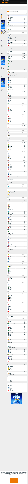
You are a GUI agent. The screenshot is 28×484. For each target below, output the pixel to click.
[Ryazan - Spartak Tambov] (17, 261)
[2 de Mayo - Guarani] (17, 240)
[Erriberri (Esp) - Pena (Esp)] (17, 389)
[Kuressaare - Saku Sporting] (17, 186)
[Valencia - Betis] (17, 24)
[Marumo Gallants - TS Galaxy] (17, 327)
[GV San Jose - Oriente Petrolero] (17, 52)
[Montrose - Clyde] (17, 304)
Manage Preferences (14, 482)
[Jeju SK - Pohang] (17, 336)
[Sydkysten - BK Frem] (17, 120)
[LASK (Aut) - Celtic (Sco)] (17, 21)
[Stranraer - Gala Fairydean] (17, 313)
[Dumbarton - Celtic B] (17, 293)
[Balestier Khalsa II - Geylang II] (17, 317)
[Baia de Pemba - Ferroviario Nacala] (17, 231)
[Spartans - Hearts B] (17, 311)
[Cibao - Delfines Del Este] (17, 132)
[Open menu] (26, 2)
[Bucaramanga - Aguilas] (17, 71)
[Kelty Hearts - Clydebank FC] (17, 302)
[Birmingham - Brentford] (17, 168)
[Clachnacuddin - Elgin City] (17, 286)
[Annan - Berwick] (17, 282)
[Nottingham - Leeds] (17, 170)
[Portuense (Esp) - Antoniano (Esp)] (17, 391)
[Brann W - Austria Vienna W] (17, 190)
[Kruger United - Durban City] (17, 325)
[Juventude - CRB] (17, 59)
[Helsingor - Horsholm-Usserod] (17, 107)
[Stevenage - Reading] (17, 160)
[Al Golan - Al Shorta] (17, 204)
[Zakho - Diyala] (17, 206)
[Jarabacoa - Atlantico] (17, 130)
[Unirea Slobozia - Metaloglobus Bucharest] (17, 255)
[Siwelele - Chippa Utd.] (17, 331)
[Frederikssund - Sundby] (17, 105)
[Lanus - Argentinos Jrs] (17, 27)
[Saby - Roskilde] (17, 113)
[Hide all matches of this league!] (26, 15)
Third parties (10, 474)
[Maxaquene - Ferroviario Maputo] (17, 233)
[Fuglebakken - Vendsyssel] (17, 123)
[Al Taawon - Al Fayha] (17, 272)
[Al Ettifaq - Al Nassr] (17, 274)
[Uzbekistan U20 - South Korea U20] (17, 378)
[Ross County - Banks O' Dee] (17, 310)
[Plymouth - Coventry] (17, 155)
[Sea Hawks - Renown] (17, 341)
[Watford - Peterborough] (17, 166)
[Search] (21, 2)
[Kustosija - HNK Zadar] (17, 79)
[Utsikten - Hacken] (17, 353)
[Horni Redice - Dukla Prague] (17, 88)
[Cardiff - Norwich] (17, 140)
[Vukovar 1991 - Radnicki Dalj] (17, 83)
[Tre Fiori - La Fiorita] (17, 267)
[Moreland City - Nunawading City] (17, 42)
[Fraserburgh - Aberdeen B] (17, 299)
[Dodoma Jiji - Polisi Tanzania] (17, 358)
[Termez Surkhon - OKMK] (17, 368)
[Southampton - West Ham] (17, 159)
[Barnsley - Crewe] (17, 144)
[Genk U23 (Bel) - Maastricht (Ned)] (17, 383)
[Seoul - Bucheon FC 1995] (17, 338)
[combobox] (17, 13)
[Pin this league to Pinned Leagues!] (15, 25)
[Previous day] (8, 13)
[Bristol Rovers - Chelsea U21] (17, 175)
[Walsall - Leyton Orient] (17, 164)
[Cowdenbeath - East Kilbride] (17, 290)
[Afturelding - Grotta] (17, 197)
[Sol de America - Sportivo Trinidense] (17, 245)
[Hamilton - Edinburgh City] (17, 301)
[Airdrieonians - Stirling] (17, 279)
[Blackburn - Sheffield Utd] (17, 146)
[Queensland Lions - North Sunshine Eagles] (17, 45)
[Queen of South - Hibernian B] (17, 308)
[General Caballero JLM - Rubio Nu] (17, 243)
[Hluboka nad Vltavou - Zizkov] (17, 95)
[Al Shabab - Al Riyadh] (17, 275)
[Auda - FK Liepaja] (17, 223)
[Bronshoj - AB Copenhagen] (17, 122)
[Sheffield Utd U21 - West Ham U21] (17, 180)
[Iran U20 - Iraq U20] (17, 376)
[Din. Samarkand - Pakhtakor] (17, 370)
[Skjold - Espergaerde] (17, 127)
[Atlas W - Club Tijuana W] (17, 228)
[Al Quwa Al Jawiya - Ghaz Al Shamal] (17, 210)
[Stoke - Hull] (17, 162)
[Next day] (25, 13)
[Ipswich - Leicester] (17, 153)
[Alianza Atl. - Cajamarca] (17, 248)
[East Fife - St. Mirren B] (17, 295)
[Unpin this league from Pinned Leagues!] (17, 15)
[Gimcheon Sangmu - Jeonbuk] (17, 334)
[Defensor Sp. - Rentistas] (17, 361)
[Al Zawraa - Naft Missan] (17, 208)
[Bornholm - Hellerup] (17, 100)
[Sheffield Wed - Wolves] (17, 157)
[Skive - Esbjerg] (17, 125)
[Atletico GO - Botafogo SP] (17, 57)
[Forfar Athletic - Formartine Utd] (17, 297)
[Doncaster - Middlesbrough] (17, 142)
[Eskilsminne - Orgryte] (17, 351)
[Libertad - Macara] (17, 136)
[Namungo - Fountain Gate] (17, 356)
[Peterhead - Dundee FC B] (17, 306)
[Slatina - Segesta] (17, 81)
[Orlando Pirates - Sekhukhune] (17, 329)
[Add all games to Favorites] (7, 15)
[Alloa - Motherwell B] (17, 281)
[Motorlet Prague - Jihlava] (17, 90)
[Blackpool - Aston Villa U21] (17, 173)
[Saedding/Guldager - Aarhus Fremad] (17, 114)
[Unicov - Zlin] (17, 91)
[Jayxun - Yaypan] (17, 373)
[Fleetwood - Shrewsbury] (17, 151)
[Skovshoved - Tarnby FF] (17, 118)
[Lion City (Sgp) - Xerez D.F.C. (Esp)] (17, 387)
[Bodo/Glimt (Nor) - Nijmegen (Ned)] (17, 19)
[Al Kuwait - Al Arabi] (17, 218)
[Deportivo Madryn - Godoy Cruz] (17, 32)
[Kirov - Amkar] (17, 260)
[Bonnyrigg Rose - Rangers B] (17, 284)
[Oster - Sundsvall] (17, 346)
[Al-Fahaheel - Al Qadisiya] (17, 220)
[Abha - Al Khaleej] (17, 270)
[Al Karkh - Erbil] (17, 202)
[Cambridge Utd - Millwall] (17, 150)
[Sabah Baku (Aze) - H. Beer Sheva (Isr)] (17, 17)
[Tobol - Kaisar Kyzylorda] (17, 213)
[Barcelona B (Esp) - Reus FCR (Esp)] (17, 385)
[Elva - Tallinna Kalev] (17, 184)
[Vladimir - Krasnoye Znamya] (17, 263)
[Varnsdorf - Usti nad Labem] (17, 86)
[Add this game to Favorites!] (7, 17)
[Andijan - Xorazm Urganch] (17, 366)
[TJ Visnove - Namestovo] (17, 322)
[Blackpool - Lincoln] (17, 148)
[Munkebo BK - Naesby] (17, 109)
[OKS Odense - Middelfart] (17, 111)
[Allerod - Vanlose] (17, 102)
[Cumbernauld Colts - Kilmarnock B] (17, 291)
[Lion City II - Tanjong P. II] (17, 318)
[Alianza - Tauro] (17, 236)
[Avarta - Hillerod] (17, 104)
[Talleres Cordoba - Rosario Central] (17, 29)
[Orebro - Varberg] (17, 344)
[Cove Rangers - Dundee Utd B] (17, 288)
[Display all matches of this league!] (26, 34)
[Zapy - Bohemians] (17, 93)
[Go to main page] (6, 2)
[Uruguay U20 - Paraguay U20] (17, 380)
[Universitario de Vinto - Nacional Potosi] (17, 53)
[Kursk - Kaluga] (17, 258)
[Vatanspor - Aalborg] (17, 116)
